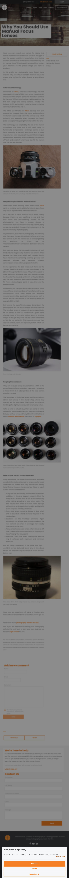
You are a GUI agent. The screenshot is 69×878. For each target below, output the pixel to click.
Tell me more (60, 856)
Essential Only (34, 874)
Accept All (34, 863)
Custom (34, 869)
